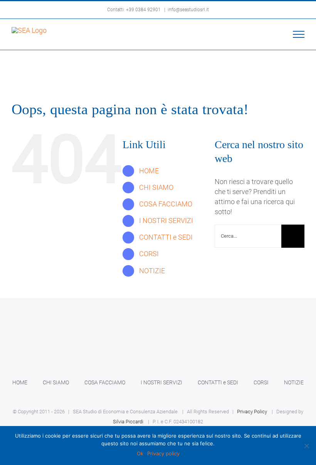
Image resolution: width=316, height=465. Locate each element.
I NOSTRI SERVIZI (166, 220)
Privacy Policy (252, 411)
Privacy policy (163, 453)
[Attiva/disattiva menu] (298, 34)
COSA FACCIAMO (165, 204)
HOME (149, 171)
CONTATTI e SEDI (166, 237)
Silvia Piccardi (128, 421)
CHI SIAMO (156, 187)
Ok (140, 453)
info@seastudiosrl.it (188, 9)
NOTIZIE (152, 271)
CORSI (149, 254)
